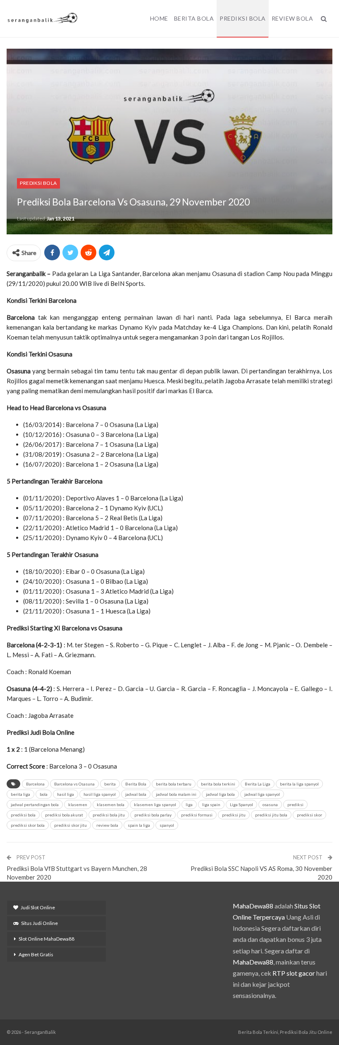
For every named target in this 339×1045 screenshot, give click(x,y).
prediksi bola (23, 814)
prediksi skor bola (28, 825)
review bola (107, 825)
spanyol (167, 825)
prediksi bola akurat (64, 814)
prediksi (295, 804)
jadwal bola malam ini (176, 794)
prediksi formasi (196, 814)
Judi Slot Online (38, 907)
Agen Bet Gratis (36, 954)
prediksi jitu (234, 814)
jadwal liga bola (220, 794)
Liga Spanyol (241, 804)
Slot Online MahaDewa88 (46, 939)
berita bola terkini (218, 783)
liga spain (211, 804)
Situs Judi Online (39, 923)
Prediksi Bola (243, 18)
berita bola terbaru (173, 783)
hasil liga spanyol (100, 794)
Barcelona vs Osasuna (74, 783)
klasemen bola (110, 804)
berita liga (20, 794)
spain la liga (139, 825)
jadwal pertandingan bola (35, 804)
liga (189, 804)
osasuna (270, 804)
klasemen (77, 804)
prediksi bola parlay (153, 814)
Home (159, 18)
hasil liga (65, 794)
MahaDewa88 (253, 906)
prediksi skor (309, 814)
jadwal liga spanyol (262, 794)
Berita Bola (194, 18)
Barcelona (35, 783)
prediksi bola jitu (109, 814)
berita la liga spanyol (299, 783)
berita (110, 783)
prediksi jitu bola (271, 814)
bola (44, 794)
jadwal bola (135, 794)
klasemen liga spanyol (155, 804)
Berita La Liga (257, 783)
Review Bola (292, 18)
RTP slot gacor (293, 973)
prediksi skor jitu (70, 825)
